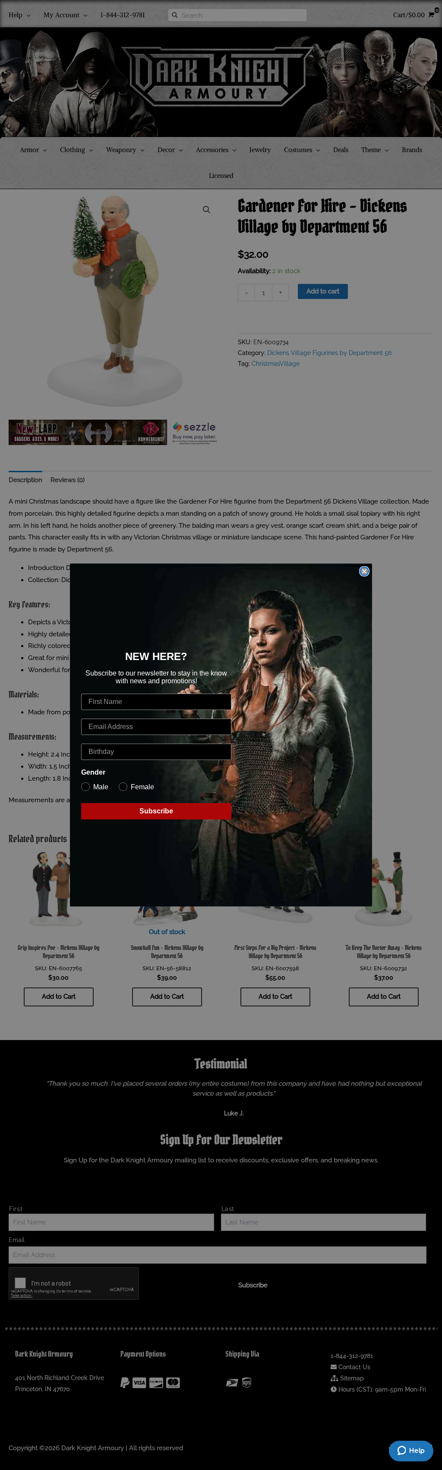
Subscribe (156, 811)
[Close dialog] (364, 571)
